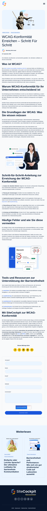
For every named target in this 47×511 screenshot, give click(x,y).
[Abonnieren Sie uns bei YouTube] (25, 499)
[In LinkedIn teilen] (23, 350)
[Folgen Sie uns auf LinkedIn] (15, 499)
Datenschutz (24, 508)
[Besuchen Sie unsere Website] (28, 499)
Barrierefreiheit (32, 508)
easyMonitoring (13, 201)
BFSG (23, 333)
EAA (19, 333)
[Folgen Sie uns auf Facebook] (19, 499)
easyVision (4, 201)
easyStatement (7, 301)
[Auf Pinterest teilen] (27, 350)
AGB (13, 508)
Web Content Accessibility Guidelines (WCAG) (15, 68)
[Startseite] (4, 3)
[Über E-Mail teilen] (32, 350)
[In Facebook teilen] (15, 350)
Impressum (17, 508)
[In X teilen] (19, 350)
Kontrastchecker (7, 306)
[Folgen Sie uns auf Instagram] (22, 499)
